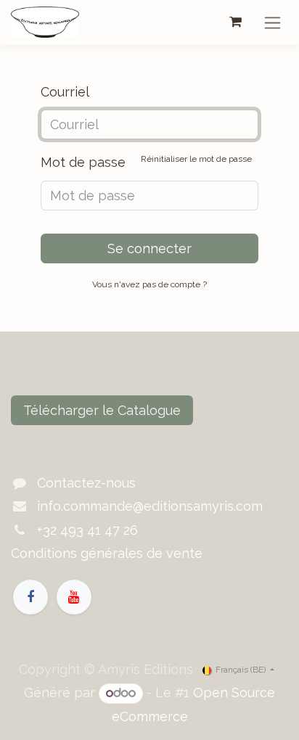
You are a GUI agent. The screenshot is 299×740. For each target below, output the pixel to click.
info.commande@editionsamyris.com (150, 506)
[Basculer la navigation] (272, 22)
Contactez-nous (86, 482)
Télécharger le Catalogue (102, 410)
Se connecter (149, 248)
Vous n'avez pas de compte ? (149, 284)
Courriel (65, 91)
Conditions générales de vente (106, 553)
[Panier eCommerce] (235, 22)
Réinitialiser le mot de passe (196, 159)
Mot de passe (146, 162)
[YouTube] (74, 597)
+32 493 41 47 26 (87, 530)
